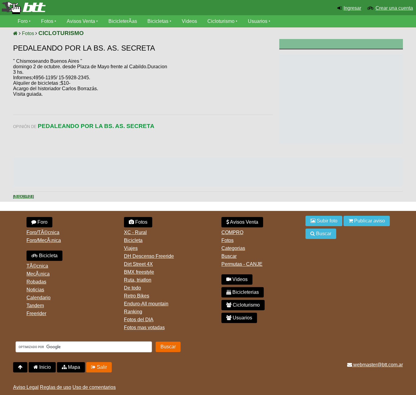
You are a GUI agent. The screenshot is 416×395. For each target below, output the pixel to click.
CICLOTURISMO (61, 33)
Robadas (36, 281)
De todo (132, 287)
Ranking (133, 311)
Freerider (36, 313)
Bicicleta (48, 255)
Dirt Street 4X (138, 264)
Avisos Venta (81, 21)
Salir (101, 367)
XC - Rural (135, 232)
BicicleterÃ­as (122, 21)
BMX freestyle (139, 272)
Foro (23, 21)
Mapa (73, 367)
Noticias (35, 289)
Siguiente (28, 196)
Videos (189, 21)
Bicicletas (158, 21)
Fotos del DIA (138, 319)
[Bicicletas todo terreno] (69, 8)
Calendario (38, 297)
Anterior (18, 196)
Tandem (35, 305)
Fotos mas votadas (144, 327)
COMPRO (232, 232)
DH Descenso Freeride (149, 256)
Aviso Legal (26, 387)
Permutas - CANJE (242, 264)
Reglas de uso (55, 387)
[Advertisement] (221, 105)
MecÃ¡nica (38, 273)
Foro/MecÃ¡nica (43, 240)
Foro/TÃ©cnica (42, 232)
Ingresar (352, 8)
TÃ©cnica (37, 266)
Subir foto (326, 220)
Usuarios (257, 21)
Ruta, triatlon (137, 280)
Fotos (47, 21)
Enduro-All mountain (146, 303)
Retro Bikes (136, 295)
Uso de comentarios (94, 387)
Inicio (44, 367)
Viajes (131, 248)
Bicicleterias (245, 292)
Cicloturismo (220, 21)
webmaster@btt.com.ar (377, 364)
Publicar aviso (369, 220)
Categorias (233, 248)
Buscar (229, 256)
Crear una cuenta (394, 8)
